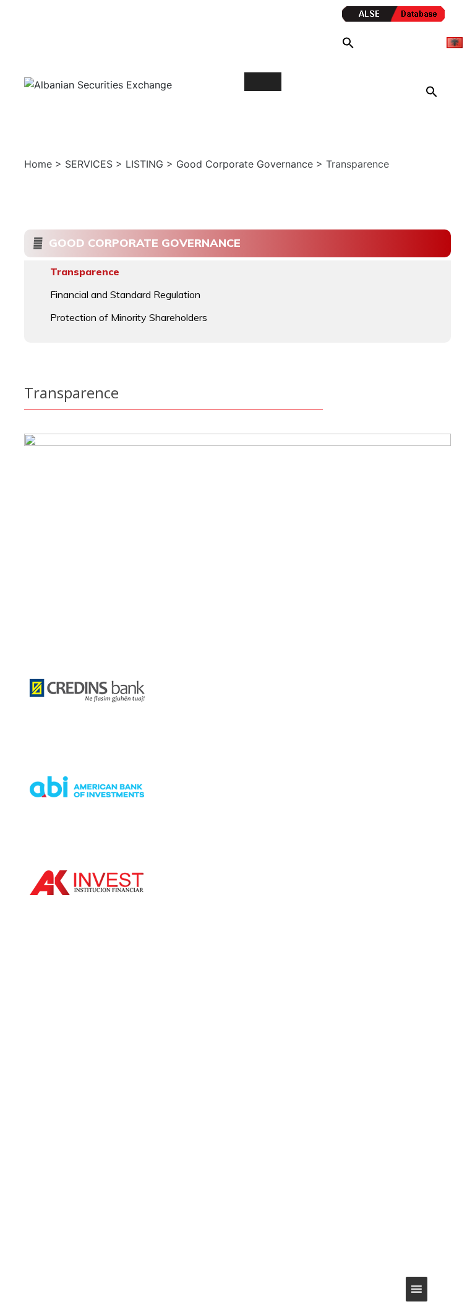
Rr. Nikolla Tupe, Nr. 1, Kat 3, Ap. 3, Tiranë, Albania (385, 1068)
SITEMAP (202, 1078)
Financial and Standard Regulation (125, 294)
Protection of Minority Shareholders (128, 317)
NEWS (196, 1053)
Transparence (84, 271)
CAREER (200, 1102)
